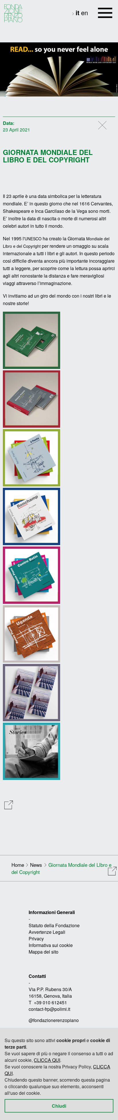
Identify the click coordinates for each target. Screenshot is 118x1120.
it (78, 12)
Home (17, 864)
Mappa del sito (43, 951)
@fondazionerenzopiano (54, 1020)
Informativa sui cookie (51, 945)
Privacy (36, 938)
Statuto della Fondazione (54, 925)
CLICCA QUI (47, 1060)
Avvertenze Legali (47, 932)
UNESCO (33, 238)
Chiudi (59, 1106)
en (84, 12)
